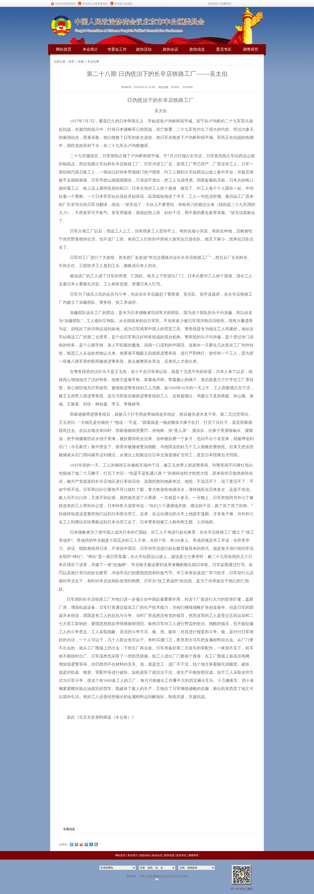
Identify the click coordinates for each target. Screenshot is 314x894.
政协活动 (143, 49)
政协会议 (170, 49)
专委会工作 (117, 49)
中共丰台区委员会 (65, 3)
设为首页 (213, 3)
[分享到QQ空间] (76, 844)
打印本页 (188, 87)
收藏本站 (226, 3)
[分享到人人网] (91, 844)
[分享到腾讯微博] (86, 844)
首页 (71, 61)
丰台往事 (93, 61)
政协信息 (197, 49)
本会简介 (90, 49)
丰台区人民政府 (123, 3)
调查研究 (250, 49)
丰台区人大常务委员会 (95, 3)
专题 (81, 61)
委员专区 (224, 49)
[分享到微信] (96, 844)
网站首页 (63, 49)
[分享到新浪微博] (81, 844)
